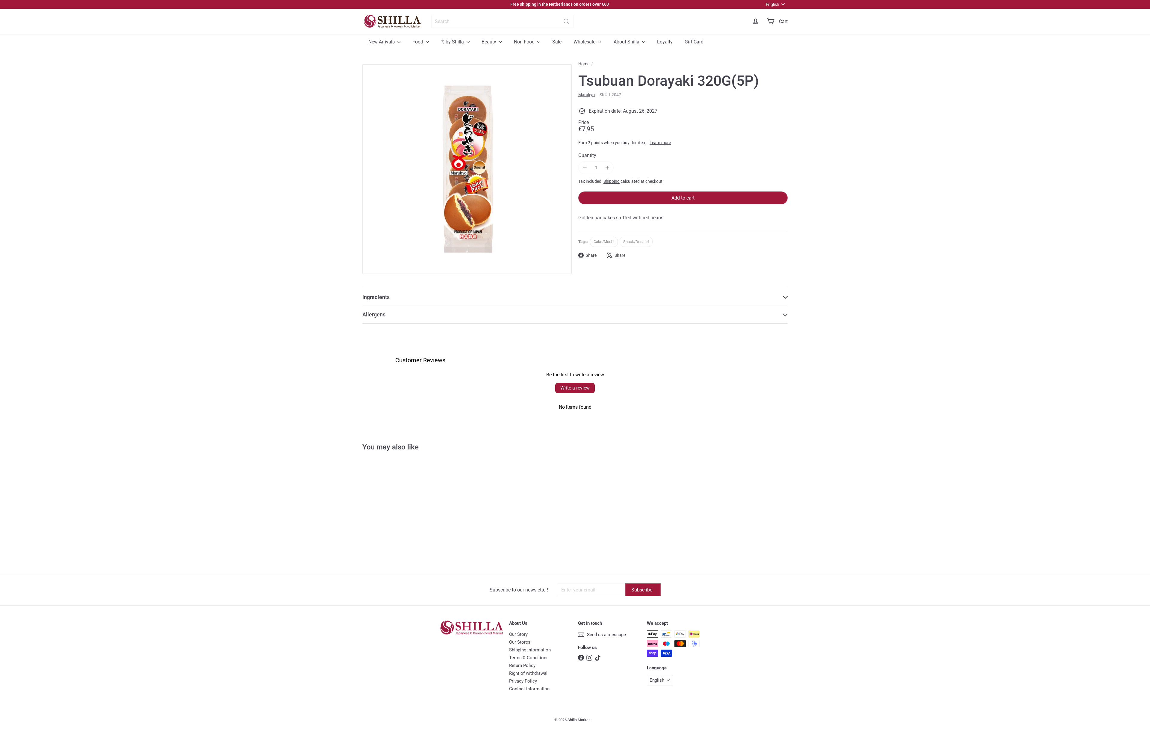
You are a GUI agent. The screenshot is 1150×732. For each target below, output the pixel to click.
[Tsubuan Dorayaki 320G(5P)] (397, 517)
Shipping (611, 181)
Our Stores (519, 642)
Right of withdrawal (528, 673)
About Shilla (627, 42)
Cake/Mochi (604, 241)
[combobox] (502, 21)
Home (583, 63)
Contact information (529, 689)
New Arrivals (382, 42)
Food (418, 42)
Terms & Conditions (529, 657)
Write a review (575, 388)
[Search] (566, 21)
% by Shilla (453, 42)
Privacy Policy (523, 681)
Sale (557, 42)
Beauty (489, 42)
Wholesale (591, 42)
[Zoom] (467, 169)
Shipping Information (530, 650)
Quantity (587, 155)
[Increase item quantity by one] (607, 167)
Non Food (525, 42)
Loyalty (665, 42)
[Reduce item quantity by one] (584, 167)
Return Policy (522, 665)
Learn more (660, 142)
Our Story (518, 634)
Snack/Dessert (636, 241)
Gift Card (694, 42)
